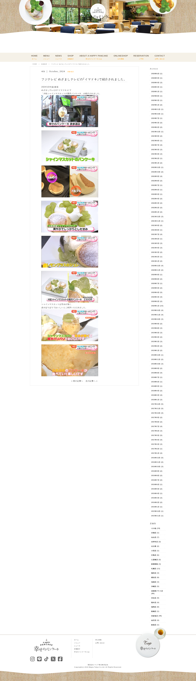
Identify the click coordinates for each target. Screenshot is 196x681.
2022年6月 (155, 190)
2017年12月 (155, 404)
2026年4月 (155, 82)
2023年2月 (155, 158)
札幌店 (153, 568)
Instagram (32, 658)
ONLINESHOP (121, 57)
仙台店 (153, 537)
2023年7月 (155, 145)
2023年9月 (155, 136)
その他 (153, 528)
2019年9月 (155, 324)
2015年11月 (155, 516)
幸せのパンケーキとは (82, 652)
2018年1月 (155, 400)
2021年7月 (155, 234)
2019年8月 (155, 328)
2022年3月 (155, 203)
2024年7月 (155, 118)
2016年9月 (155, 471)
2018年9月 (155, 368)
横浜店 (153, 577)
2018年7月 (155, 377)
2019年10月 (155, 319)
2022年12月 (155, 167)
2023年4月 (155, 154)
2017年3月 (155, 444)
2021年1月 (155, 261)
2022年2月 (155, 207)
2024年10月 (155, 114)
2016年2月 (155, 502)
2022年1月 (155, 212)
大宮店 (153, 551)
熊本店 (153, 602)
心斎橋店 (154, 559)
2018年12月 (155, 355)
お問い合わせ (100, 643)
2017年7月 (155, 426)
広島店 (153, 555)
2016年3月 (155, 498)
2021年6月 (155, 239)
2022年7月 (155, 185)
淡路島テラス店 (157, 591)
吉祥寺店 (154, 542)
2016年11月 (155, 462)
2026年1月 (155, 91)
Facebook (60, 658)
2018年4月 (155, 391)
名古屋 (153, 546)
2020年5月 (155, 288)
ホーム (76, 640)
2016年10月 (155, 466)
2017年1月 (155, 453)
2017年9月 (155, 417)
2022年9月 (155, 176)
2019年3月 (155, 341)
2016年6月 (155, 484)
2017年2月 (155, 449)
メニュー (77, 643)
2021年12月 (155, 216)
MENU (46, 57)
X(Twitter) (53, 658)
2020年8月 (155, 279)
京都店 (153, 533)
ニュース (77, 646)
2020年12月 (155, 266)
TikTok (46, 658)
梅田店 (153, 573)
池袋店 (153, 582)
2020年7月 (155, 283)
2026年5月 (155, 78)
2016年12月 (155, 458)
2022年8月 (155, 181)
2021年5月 (155, 243)
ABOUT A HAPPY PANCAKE (94, 57)
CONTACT (160, 57)
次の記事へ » (91, 381)
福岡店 (153, 607)
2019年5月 (155, 333)
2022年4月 (155, 199)
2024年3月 (155, 123)
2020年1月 (155, 306)
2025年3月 (155, 100)
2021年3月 (155, 252)
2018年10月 (155, 364)
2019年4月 (155, 337)
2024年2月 (155, 127)
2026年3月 (155, 87)
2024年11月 (155, 109)
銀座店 (153, 625)
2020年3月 (155, 297)
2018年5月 (155, 386)
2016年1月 (155, 507)
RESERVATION (141, 57)
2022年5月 (155, 194)
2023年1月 (155, 163)
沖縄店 (153, 586)
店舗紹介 (77, 649)
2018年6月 (155, 382)
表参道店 (44, 64)
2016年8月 (155, 475)
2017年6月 (155, 431)
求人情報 (98, 640)
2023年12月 (155, 132)
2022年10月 (155, 172)
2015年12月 (155, 511)
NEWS (58, 57)
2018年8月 (155, 373)
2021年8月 (155, 230)
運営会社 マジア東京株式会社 (98, 665)
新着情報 (154, 564)
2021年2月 (155, 257)
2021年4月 (155, 248)
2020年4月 (155, 292)
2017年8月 (155, 422)
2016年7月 (155, 480)
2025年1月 (155, 105)
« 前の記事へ (77, 381)
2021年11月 (155, 221)
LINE (39, 658)
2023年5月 (155, 149)
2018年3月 (155, 395)
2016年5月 (155, 489)
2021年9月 (155, 225)
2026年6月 (155, 73)
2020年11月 (155, 270)
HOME (34, 57)
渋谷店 (153, 598)
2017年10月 (155, 413)
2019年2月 (155, 346)
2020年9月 (155, 274)
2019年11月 (155, 315)
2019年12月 (155, 310)
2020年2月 (155, 301)
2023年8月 (155, 140)
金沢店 (153, 620)
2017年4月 (155, 440)
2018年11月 (155, 359)
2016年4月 (155, 493)
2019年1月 (155, 350)
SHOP (70, 57)
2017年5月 (155, 435)
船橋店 (153, 611)
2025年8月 (155, 96)
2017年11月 (155, 408)
